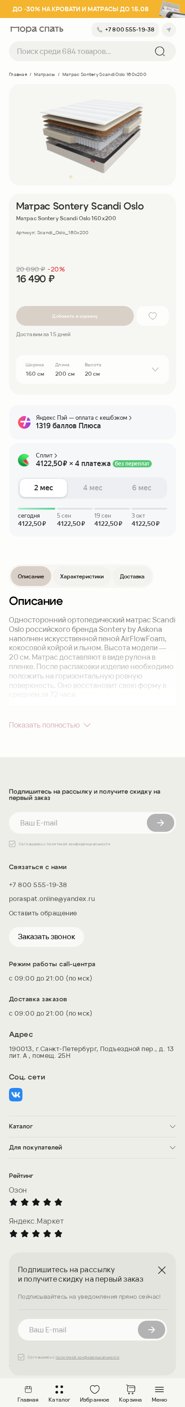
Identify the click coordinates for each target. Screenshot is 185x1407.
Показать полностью (44, 725)
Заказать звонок (46, 936)
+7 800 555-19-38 (38, 884)
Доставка (132, 576)
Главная (18, 74)
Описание (31, 576)
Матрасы (44, 74)
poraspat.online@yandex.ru (52, 898)
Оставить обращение (43, 913)
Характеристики (82, 576)
